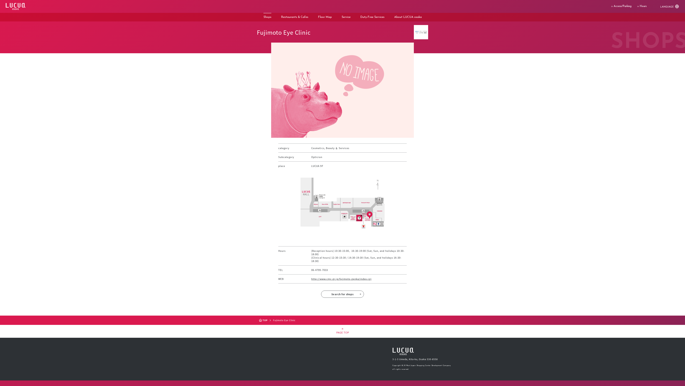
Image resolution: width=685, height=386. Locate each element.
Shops (267, 17)
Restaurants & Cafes (294, 17)
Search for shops (342, 294)
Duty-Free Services (372, 17)
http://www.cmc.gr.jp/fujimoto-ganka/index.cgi (341, 279)
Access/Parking (622, 6)
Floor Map (325, 17)
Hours (643, 6)
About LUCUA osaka (408, 17)
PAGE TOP (342, 332)
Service (346, 17)
